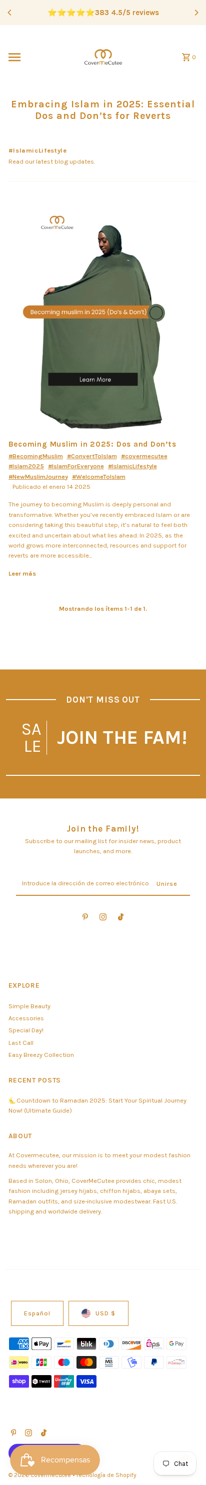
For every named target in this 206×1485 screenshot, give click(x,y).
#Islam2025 (26, 466)
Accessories (26, 1018)
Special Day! (26, 1030)
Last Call (21, 1042)
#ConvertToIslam (92, 456)
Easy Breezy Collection (41, 1054)
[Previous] (10, 12)
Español (37, 1313)
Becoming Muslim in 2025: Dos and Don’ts (92, 444)
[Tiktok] (121, 918)
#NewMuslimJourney (38, 476)
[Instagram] (103, 918)
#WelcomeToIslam (99, 476)
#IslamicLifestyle (132, 466)
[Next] (196, 12)
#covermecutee (144, 456)
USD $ (106, 1313)
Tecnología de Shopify (106, 1474)
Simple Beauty (29, 1006)
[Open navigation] (39, 57)
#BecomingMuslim (35, 456)
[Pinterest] (85, 918)
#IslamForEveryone (76, 466)
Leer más (22, 573)
